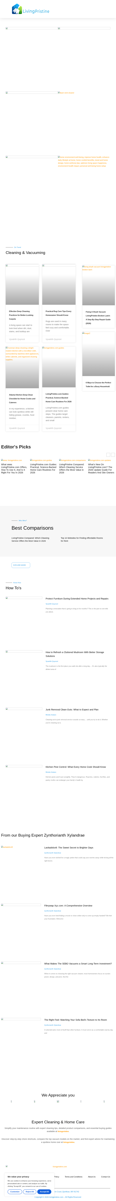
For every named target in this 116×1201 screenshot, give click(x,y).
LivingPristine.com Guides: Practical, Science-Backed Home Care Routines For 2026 (58, 398)
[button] (74, 9)
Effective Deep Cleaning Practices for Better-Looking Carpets (21, 315)
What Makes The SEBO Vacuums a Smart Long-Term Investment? (78, 963)
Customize (14, 1192)
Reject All (30, 1192)
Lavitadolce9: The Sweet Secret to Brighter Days (68, 847)
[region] (29, 1184)
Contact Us (105, 1177)
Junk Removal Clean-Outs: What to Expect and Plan (72, 709)
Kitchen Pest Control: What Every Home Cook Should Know (76, 767)
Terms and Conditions (73, 1177)
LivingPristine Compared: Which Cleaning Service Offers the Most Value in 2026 (71, 468)
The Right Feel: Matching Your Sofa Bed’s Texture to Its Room (75, 1020)
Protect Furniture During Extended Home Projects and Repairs (77, 598)
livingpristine (63, 1131)
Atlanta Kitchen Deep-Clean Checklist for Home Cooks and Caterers (22, 398)
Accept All (44, 1192)
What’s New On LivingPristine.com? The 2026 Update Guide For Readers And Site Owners (101, 468)
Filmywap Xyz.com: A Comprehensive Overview (68, 905)
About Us (91, 1177)
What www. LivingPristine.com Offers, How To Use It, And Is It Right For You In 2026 (14, 468)
